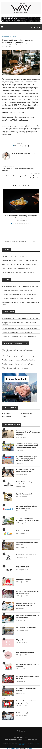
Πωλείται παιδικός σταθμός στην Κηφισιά (26, 690)
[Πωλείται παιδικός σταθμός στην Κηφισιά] (8, 692)
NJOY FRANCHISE (22, 530)
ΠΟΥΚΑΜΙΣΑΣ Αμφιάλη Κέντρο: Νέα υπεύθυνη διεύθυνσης (19, 294)
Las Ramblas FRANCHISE (25, 652)
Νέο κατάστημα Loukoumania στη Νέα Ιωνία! (27, 544)
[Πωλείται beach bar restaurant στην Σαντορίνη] (8, 667)
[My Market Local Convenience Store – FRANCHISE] (8, 509)
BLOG (25, 740)
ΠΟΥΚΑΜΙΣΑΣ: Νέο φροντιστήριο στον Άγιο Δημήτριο (17, 298)
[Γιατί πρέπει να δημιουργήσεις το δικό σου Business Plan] (8, 619)
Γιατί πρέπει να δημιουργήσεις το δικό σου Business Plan (27, 617)
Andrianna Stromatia (16, 45)
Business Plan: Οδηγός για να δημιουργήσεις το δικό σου (25, 604)
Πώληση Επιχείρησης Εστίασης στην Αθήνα (15, 368)
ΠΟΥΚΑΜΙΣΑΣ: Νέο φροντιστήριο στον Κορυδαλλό (17, 290)
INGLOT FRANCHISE (23, 567)
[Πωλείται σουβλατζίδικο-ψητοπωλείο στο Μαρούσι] (8, 679)
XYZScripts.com (31, 748)
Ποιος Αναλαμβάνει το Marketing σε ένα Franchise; (17, 268)
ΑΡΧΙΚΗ (13, 738)
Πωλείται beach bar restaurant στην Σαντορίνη (27, 665)
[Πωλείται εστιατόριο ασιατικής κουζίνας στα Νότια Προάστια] (21, 201)
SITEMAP (21, 744)
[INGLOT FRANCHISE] (8, 570)
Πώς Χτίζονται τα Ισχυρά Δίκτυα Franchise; (14, 256)
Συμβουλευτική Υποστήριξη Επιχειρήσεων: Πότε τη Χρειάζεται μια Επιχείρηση (28, 433)
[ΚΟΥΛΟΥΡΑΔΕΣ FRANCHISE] (8, 631)
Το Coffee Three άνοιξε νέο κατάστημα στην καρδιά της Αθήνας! (27, 519)
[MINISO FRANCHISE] (8, 582)
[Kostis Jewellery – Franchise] (8, 558)
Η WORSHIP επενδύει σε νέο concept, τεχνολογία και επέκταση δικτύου (20, 303)
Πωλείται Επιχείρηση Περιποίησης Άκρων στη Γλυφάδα (18, 364)
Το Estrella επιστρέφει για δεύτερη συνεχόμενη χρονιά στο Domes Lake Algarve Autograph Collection (27, 446)
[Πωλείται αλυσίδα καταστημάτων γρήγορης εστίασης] (8, 704)
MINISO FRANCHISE (23, 579)
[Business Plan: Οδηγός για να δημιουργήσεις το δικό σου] (8, 606)
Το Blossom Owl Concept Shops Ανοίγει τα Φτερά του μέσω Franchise (19, 323)
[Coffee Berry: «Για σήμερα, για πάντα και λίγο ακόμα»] (8, 485)
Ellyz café (19, 640)
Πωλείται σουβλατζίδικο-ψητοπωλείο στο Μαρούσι (27, 677)
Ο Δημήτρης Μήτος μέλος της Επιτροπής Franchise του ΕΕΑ (25, 471)
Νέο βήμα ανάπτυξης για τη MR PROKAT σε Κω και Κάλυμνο (19, 328)
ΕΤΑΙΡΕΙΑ (20, 738)
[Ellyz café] (8, 643)
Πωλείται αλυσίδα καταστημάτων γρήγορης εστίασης (26, 702)
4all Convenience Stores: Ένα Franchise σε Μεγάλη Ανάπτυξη (20, 286)
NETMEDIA (22, 743)
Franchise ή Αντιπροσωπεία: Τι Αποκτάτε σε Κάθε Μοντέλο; (19, 260)
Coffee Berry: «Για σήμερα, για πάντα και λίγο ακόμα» (28, 483)
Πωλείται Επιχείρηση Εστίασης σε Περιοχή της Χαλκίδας (18, 360)
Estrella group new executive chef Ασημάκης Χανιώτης (27, 592)
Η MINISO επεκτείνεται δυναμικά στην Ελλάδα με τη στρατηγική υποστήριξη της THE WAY (26, 459)
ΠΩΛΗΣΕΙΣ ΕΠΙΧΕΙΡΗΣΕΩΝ (9, 37)
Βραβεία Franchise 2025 (24, 494)
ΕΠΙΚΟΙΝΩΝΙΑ (32, 740)
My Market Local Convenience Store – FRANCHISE (26, 507)
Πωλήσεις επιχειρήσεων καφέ (25, 713)
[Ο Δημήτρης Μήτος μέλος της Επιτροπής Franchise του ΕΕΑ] (8, 473)
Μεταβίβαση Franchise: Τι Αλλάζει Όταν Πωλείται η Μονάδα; (19, 264)
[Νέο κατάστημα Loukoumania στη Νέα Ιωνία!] (8, 546)
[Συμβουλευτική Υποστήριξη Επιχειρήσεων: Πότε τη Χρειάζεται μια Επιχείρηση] (8, 434)
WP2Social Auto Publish (13, 748)
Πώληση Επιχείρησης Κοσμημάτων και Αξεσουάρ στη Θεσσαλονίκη (17, 351)
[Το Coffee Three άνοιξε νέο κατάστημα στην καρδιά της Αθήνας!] (8, 521)
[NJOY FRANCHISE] (8, 533)
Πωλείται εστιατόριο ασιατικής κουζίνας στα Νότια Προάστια (21, 217)
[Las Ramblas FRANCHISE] (8, 655)
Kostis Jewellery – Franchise (26, 555)
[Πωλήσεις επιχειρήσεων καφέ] (8, 716)
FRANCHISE (27, 738)
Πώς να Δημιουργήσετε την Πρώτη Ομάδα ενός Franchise (18, 272)
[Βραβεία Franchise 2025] (8, 497)
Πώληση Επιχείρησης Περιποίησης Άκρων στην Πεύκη (18, 356)
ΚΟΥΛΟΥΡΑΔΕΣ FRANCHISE (26, 628)
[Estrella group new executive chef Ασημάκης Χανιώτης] (8, 594)
